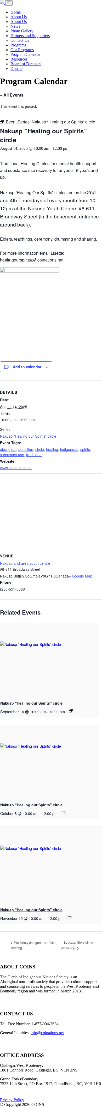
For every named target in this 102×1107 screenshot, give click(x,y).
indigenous (69, 449)
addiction (25, 449)
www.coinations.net (16, 467)
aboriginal (8, 449)
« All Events (12, 95)
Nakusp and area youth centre (25, 563)
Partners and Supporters (30, 35)
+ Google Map (80, 576)
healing (52, 449)
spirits (85, 449)
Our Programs (22, 49)
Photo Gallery (21, 31)
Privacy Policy (12, 1100)
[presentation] (49, 659)
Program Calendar (25, 54)
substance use (12, 454)
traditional (34, 454)
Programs (18, 45)
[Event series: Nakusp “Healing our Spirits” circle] (71, 710)
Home (15, 12)
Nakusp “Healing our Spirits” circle (28, 436)
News (15, 26)
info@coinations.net (47, 1033)
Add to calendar (27, 366)
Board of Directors (25, 64)
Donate (16, 68)
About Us (18, 17)
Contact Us (19, 40)
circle (39, 449)
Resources (18, 59)
